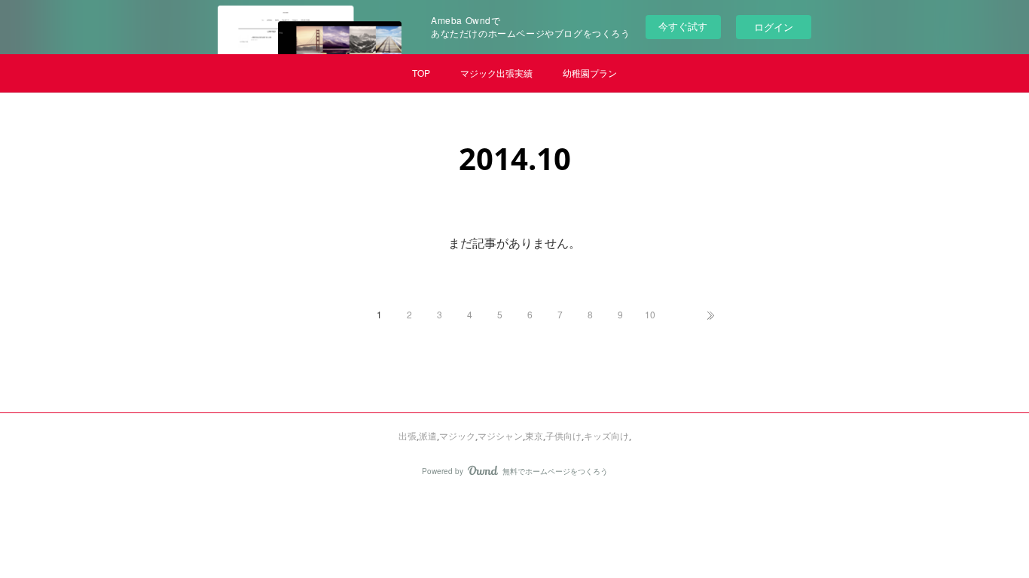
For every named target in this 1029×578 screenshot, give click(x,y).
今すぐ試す (682, 26)
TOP (421, 72)
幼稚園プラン (590, 72)
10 (650, 314)
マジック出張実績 (496, 72)
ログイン (773, 27)
